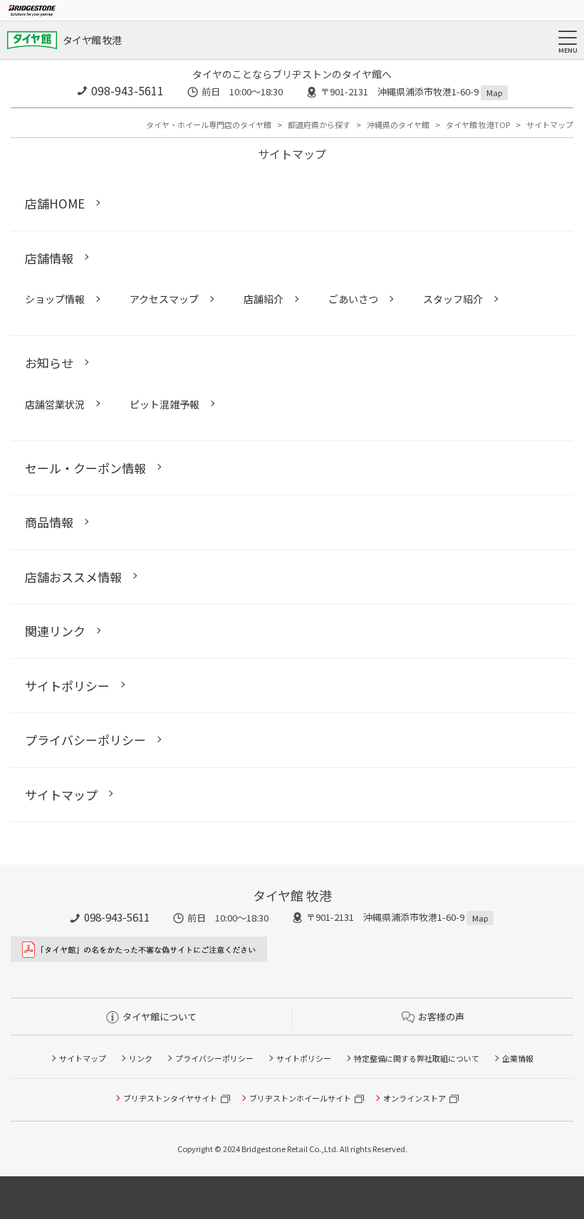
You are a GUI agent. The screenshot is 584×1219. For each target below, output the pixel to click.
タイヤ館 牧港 (92, 40)
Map (494, 92)
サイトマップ (82, 1058)
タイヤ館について (159, 1016)
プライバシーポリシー (214, 1058)
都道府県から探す (319, 124)
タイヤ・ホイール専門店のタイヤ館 (208, 124)
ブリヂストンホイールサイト (300, 1098)
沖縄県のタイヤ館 (398, 124)
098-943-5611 (127, 90)
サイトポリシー (303, 1058)
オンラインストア (414, 1098)
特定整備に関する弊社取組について (416, 1058)
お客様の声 (441, 1016)
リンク (140, 1058)
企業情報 (517, 1058)
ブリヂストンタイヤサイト (170, 1098)
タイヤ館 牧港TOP (478, 124)
